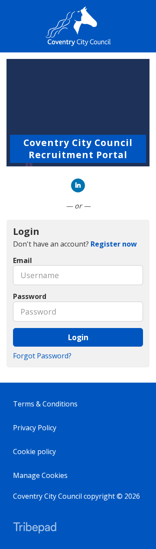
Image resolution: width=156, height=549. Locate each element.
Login (78, 337)
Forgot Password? (42, 356)
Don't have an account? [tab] (75, 244)
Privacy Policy (34, 427)
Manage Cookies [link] (40, 475)
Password (29, 296)
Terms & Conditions (45, 404)
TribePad (34, 528)
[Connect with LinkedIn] (78, 185)
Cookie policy (34, 451)
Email (22, 260)
